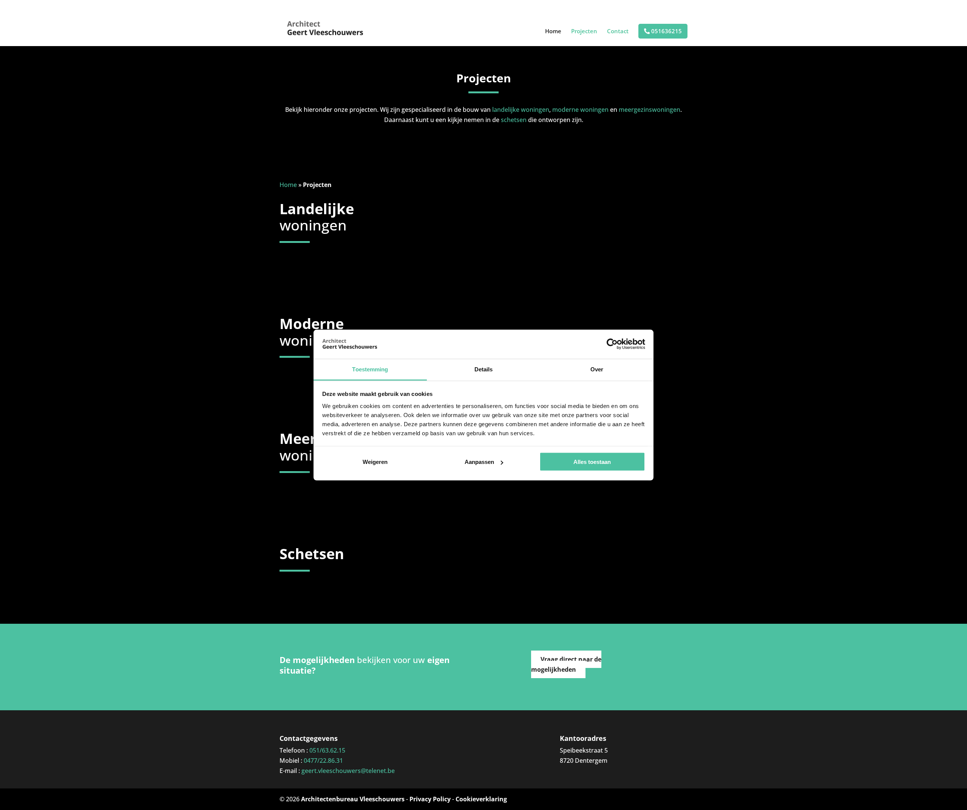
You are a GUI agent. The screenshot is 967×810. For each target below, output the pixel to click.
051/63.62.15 (327, 750)
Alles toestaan (592, 462)
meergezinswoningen (649, 109)
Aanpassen (479, 462)
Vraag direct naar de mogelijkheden (566, 664)
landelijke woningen (520, 109)
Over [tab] (596, 369)
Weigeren (375, 462)
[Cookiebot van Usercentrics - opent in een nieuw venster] (612, 344)
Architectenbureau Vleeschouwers (353, 799)
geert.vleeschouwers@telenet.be (348, 771)
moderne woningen (580, 109)
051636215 (666, 31)
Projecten (584, 31)
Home (553, 31)
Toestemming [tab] (370, 369)
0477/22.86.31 (323, 760)
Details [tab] (483, 369)
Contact (618, 31)
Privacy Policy (430, 799)
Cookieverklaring (481, 799)
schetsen (514, 120)
